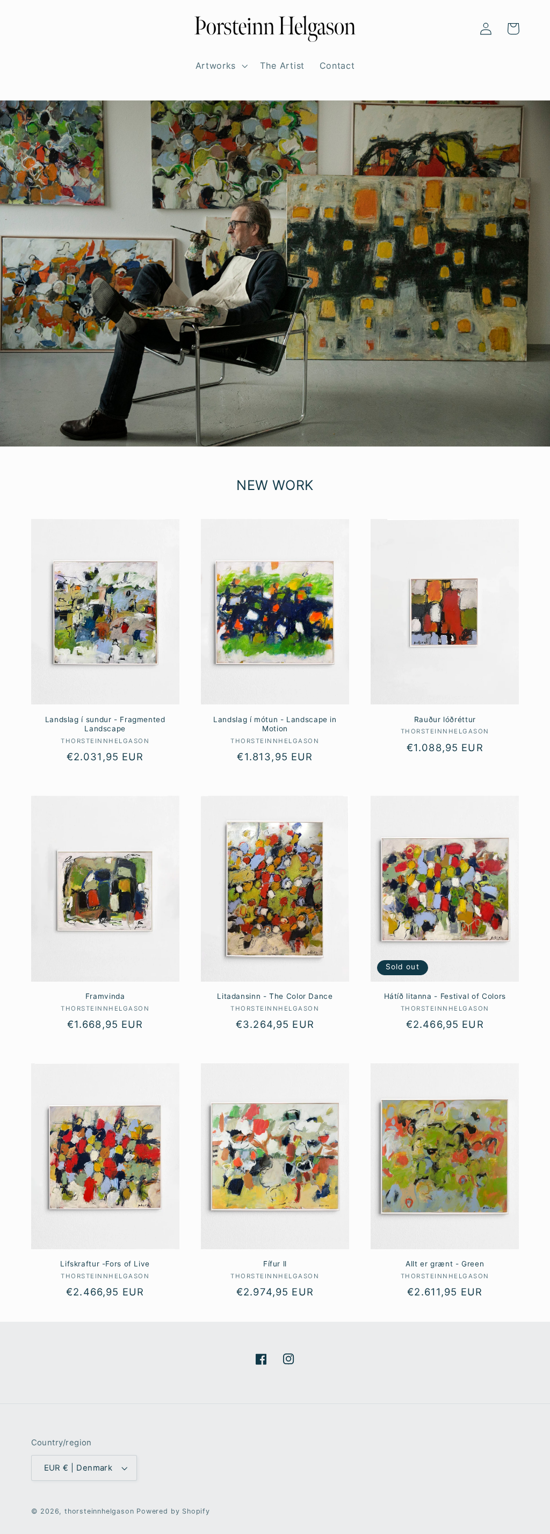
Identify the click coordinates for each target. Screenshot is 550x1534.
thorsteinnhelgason (99, 1511)
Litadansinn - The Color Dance (274, 996)
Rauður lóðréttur (445, 719)
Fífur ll (275, 1263)
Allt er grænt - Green (445, 1263)
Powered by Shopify (173, 1511)
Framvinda (105, 996)
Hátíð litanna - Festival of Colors (445, 996)
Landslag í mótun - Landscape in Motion (275, 724)
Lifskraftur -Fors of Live (105, 1263)
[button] (45, 28)
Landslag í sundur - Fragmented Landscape (105, 724)
